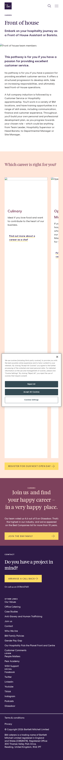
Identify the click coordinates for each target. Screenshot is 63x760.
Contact (9, 626)
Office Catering (12, 606)
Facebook (10, 672)
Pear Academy (12, 661)
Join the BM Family (20, 536)
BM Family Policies (14, 635)
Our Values (10, 601)
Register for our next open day (29, 466)
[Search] (49, 6)
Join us (8, 621)
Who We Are (11, 631)
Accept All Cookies (31, 392)
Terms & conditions (14, 717)
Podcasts (9, 701)
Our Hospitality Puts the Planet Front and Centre (30, 645)
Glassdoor (10, 706)
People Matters (12, 656)
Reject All (31, 384)
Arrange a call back (21, 578)
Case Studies (11, 611)
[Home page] (8, 5)
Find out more (22, 238)
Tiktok (8, 691)
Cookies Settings (31, 400)
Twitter (8, 676)
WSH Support (12, 666)
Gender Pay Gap (13, 640)
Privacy (8, 724)
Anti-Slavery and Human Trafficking (23, 616)
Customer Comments (15, 650)
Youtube (9, 686)
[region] (31, 380)
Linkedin (9, 681)
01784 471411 (23, 586)
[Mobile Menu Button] (56, 6)
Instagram (10, 696)
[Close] (57, 356)
